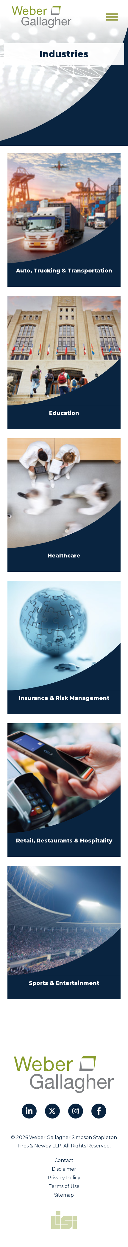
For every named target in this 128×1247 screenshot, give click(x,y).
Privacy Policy (64, 1178)
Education (64, 413)
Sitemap (64, 1195)
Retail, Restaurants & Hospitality (64, 840)
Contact (64, 1160)
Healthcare (64, 555)
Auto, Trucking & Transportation (64, 270)
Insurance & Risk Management (64, 698)
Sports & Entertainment (64, 983)
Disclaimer (64, 1169)
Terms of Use (64, 1186)
